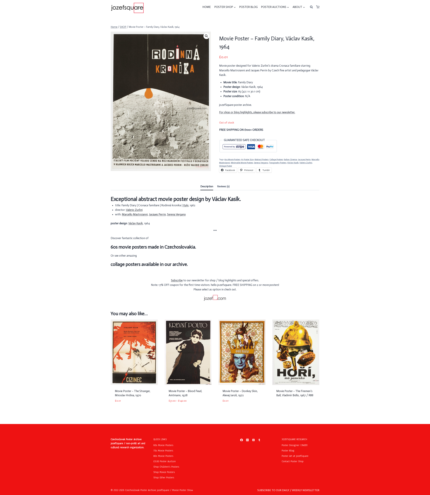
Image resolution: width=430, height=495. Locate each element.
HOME (206, 7)
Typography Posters (277, 163)
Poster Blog (288, 450)
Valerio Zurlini (305, 163)
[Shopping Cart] (317, 7)
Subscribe (177, 280)
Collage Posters (276, 159)
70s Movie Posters (163, 450)
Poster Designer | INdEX (295, 445)
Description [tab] (206, 186)
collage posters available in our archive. (149, 264)
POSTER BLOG (248, 7)
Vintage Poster (225, 166)
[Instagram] (247, 440)
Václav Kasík (292, 163)
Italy (185, 205)
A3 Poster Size (247, 159)
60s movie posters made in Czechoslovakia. (153, 247)
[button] (206, 36)
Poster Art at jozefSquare (295, 456)
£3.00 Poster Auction (164, 461)
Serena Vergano (261, 163)
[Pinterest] (253, 440)
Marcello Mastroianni (135, 214)
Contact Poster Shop (293, 461)
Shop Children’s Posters (166, 466)
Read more (282, 406)
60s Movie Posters (232, 159)
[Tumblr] (259, 440)
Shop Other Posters (163, 477)
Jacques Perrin (304, 159)
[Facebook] (241, 440)
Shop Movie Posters (164, 472)
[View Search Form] (311, 7)
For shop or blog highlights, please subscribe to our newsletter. (257, 112)
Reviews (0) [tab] (223, 186)
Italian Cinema (290, 159)
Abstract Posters (261, 159)
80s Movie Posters (163, 456)
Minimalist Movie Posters (242, 163)
